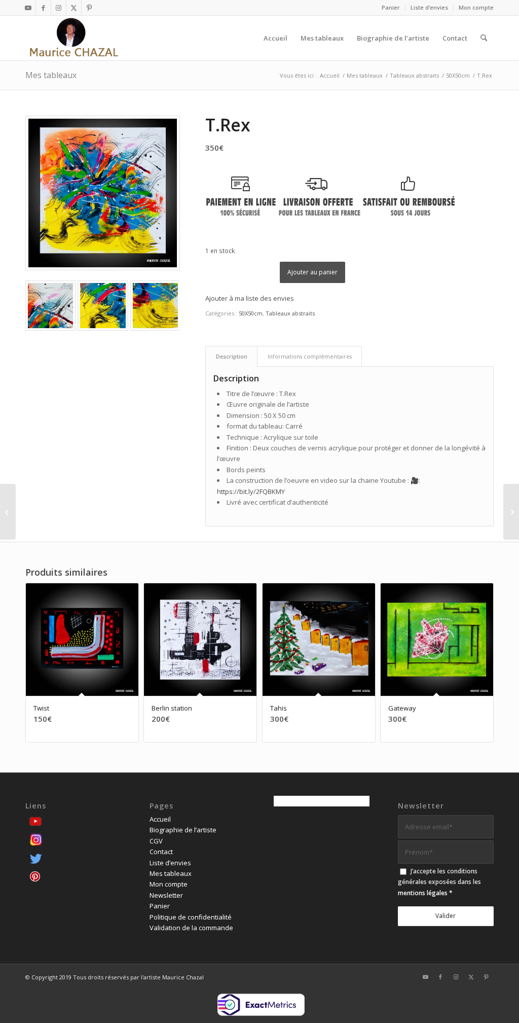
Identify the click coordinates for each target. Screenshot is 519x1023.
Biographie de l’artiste (183, 829)
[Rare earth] (8, 512)
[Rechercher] (484, 38)
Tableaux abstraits (290, 313)
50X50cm (251, 313)
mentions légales (423, 893)
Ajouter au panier (312, 272)
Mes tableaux (51, 75)
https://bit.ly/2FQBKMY (251, 491)
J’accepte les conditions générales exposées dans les (439, 882)
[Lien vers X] (73, 7)
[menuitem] (391, 7)
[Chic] (511, 512)
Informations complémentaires (310, 356)
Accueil (160, 819)
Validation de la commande (191, 927)
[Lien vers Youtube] (28, 7)
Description (231, 356)
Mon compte (476, 7)
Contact (161, 851)
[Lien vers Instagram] (58, 7)
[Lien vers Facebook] (43, 7)
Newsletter (166, 895)
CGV (156, 840)
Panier (391, 7)
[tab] (231, 356)
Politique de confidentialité (191, 917)
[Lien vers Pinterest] (89, 7)
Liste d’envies (429, 7)
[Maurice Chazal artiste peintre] (73, 38)
